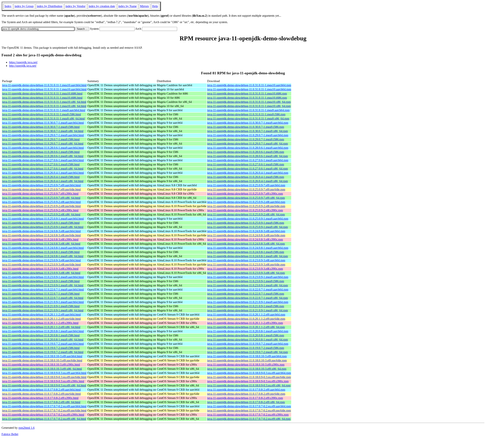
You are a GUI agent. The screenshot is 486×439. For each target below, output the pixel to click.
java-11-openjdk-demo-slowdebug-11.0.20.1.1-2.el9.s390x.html (40, 323)
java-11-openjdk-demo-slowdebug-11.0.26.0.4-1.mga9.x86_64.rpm (247, 181)
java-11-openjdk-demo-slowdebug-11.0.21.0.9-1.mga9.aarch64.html (43, 302)
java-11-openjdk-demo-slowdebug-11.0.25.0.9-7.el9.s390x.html (40, 193)
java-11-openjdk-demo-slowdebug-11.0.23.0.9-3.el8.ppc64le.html (41, 264)
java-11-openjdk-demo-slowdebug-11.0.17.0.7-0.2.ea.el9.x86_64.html (44, 418)
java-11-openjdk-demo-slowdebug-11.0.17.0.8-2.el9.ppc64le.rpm (246, 393)
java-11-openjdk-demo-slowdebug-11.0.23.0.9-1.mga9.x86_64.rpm (247, 285)
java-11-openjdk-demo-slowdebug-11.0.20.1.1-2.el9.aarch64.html (41, 314)
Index (8, 6)
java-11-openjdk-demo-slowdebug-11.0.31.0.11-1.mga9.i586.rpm (246, 114)
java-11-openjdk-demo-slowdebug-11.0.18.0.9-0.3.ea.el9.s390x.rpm (248, 381)
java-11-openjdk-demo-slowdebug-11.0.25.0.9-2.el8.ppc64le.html (41, 206)
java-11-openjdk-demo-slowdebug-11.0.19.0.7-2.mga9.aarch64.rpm (247, 343)
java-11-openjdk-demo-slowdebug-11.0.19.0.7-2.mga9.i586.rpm (245, 348)
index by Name (127, 6)
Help (155, 6)
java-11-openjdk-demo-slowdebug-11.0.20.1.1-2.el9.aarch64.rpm (246, 314)
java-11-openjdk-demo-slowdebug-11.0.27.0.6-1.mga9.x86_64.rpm (247, 168)
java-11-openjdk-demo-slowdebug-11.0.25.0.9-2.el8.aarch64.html (41, 202)
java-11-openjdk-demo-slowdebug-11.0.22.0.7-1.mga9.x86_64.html (42, 297)
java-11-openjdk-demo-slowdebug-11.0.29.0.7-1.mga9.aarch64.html (43, 135)
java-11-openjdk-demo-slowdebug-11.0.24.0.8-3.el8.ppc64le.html (41, 235)
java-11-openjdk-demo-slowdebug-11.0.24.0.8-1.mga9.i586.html (41, 252)
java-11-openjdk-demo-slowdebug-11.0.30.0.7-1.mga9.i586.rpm (245, 127)
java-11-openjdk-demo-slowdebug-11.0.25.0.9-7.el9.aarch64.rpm (246, 185)
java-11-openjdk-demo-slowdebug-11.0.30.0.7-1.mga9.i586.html (41, 127)
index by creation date (102, 6)
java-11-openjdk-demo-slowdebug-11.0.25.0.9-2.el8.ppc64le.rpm (246, 206)
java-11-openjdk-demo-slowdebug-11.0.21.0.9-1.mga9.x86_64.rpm (247, 310)
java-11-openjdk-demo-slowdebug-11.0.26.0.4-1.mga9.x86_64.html (42, 181)
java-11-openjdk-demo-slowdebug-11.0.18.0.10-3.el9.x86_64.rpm (246, 368)
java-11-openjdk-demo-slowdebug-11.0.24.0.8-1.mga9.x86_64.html (42, 256)
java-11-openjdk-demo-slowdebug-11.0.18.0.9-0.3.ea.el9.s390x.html (43, 381)
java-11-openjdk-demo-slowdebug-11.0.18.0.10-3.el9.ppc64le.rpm (247, 360)
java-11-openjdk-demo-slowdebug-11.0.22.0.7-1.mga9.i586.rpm (245, 293)
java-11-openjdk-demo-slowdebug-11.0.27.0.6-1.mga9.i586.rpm (245, 164)
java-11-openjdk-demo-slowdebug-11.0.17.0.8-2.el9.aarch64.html (41, 389)
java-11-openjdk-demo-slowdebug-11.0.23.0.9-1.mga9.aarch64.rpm (247, 277)
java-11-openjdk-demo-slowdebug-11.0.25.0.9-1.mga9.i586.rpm (245, 222)
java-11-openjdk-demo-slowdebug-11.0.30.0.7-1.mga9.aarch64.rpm (247, 122)
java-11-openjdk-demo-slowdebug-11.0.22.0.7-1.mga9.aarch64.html (43, 289)
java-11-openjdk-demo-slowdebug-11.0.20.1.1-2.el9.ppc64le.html (41, 318)
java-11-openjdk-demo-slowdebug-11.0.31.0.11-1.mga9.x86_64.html (43, 118)
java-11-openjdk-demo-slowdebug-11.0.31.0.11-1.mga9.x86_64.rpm (248, 118)
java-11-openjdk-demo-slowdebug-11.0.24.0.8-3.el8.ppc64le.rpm (246, 235)
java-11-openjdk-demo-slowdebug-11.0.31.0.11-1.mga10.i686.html (42, 93)
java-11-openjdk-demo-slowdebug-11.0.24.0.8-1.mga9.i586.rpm (245, 252)
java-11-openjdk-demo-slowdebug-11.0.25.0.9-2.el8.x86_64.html (41, 214)
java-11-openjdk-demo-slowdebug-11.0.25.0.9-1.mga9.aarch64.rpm (247, 218)
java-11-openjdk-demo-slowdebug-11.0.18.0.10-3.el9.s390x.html (41, 364)
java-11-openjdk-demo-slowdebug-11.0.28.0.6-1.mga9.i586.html (41, 152)
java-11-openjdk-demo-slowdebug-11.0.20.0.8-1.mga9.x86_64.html (42, 339)
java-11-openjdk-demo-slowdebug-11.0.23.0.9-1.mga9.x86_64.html (42, 285)
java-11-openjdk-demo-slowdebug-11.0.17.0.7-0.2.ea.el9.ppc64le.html (44, 410)
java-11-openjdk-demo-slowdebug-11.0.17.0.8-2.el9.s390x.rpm (245, 398)
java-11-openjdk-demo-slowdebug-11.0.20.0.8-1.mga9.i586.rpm (245, 335)
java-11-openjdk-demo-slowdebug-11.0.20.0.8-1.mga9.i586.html (41, 335)
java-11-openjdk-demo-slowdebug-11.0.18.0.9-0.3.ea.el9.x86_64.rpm (248, 385)
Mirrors (144, 6)
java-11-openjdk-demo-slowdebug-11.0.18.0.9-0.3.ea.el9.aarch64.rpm (249, 373)
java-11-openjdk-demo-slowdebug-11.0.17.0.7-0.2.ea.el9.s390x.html (43, 414)
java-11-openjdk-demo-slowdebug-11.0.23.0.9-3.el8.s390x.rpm (245, 268)
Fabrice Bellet (10, 434)
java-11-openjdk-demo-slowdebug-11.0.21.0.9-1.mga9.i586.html (41, 306)
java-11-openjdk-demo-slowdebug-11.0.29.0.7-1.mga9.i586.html (41, 139)
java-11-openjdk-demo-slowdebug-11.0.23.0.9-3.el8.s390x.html (40, 268)
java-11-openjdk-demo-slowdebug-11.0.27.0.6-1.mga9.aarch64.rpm (247, 160)
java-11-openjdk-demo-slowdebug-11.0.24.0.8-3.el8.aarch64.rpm (246, 231)
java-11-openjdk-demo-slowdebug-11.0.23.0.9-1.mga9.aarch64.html (43, 277)
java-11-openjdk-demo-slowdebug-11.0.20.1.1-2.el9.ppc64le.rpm (246, 318)
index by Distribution (49, 6)
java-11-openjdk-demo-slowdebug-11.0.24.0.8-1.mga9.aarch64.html (43, 247)
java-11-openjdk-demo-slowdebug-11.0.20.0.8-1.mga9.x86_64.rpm (247, 339)
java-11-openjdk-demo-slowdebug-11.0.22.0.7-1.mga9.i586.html (41, 293)
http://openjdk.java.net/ (22, 65)
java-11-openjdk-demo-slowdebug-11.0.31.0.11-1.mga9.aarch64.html (43, 110)
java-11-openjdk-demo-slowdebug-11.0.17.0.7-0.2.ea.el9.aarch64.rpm (249, 406)
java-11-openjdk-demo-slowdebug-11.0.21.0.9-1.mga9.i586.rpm (245, 306)
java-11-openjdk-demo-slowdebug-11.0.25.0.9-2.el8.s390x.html (40, 210)
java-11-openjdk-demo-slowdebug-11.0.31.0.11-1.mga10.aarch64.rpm (249, 85)
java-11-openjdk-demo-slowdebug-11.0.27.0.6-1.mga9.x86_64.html (42, 168)
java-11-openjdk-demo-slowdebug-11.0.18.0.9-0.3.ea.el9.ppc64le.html (44, 377)
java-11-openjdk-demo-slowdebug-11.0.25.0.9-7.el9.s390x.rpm (245, 193)
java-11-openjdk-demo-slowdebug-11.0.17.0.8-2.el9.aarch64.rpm (246, 389)
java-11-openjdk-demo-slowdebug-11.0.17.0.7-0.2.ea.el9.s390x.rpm (248, 414)
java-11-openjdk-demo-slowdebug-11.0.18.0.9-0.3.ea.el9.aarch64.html (44, 373)
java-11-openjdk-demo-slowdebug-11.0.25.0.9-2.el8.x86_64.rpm (246, 214)
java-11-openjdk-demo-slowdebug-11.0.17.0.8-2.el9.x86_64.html (41, 402)
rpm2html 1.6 (26, 427)
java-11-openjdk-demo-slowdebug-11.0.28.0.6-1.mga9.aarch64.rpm (247, 147)
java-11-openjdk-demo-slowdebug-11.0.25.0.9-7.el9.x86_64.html (41, 197)
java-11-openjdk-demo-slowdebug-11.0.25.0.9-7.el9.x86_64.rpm (246, 197)
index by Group (24, 6)
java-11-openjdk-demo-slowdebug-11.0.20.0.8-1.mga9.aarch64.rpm (247, 331)
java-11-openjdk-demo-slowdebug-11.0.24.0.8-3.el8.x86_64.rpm (246, 243)
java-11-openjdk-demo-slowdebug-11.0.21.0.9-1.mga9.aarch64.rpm (247, 302)
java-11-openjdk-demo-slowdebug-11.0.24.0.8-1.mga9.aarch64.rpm (247, 247)
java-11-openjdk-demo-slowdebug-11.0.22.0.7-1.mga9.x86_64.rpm (247, 297)
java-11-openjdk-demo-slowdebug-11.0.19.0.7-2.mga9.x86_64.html (42, 352)
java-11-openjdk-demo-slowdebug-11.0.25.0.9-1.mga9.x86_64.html (42, 227)
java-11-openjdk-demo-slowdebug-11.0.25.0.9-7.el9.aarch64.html (41, 185)
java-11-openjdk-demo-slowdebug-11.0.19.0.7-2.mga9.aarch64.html (43, 343)
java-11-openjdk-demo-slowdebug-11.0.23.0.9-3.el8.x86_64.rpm (246, 272)
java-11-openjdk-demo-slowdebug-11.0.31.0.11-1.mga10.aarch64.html (44, 85)
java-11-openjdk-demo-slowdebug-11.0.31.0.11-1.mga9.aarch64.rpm (248, 110)
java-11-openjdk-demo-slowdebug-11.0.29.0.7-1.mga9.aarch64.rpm (247, 135)
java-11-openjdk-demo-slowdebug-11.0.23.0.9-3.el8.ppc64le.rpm (246, 264)
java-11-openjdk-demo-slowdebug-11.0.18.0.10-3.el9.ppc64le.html (42, 360)
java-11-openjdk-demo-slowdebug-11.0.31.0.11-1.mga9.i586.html (41, 114)
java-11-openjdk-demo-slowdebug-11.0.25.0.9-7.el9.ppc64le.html (41, 189)
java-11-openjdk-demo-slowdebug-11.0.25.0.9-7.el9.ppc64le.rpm (246, 189)
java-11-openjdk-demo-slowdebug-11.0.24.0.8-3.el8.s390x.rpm (245, 239)
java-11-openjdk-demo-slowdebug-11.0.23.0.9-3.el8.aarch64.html (41, 260)
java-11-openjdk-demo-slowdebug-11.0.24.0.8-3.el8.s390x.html (40, 239)
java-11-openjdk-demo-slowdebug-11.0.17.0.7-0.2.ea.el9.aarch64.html (44, 406)
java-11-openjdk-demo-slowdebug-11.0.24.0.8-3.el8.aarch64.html (41, 231)
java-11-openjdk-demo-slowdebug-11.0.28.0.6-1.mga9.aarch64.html (43, 147)
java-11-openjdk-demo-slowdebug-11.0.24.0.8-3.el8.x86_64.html (41, 243)
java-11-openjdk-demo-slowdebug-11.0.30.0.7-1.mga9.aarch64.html (43, 122)
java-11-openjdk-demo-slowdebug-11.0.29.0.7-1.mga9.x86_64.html (42, 143)
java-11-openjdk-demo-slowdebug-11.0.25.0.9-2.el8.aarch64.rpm (246, 202)
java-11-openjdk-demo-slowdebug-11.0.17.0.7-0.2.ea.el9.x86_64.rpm (248, 418)
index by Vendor (75, 6)
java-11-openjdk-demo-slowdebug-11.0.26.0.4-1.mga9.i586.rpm (245, 177)
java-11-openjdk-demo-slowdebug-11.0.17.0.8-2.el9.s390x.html (40, 398)
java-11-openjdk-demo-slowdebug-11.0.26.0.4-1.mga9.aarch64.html (43, 172)
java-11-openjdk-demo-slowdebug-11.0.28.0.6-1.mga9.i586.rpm (245, 152)
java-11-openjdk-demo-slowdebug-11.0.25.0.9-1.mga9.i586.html (41, 222)
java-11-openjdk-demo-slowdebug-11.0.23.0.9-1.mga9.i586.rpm (245, 281)
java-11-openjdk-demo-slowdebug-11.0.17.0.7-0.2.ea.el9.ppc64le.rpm (249, 410)
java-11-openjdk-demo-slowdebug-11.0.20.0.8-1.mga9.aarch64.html (43, 331)
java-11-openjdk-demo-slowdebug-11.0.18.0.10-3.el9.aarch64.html (42, 356)
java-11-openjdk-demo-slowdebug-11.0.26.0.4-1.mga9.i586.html (41, 177)
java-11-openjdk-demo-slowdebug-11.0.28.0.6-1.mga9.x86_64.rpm (247, 156)
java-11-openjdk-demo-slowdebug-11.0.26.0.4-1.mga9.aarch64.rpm (247, 172)
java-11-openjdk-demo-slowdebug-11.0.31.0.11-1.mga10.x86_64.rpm (249, 101)
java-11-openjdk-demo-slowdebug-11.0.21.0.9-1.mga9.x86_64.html (42, 310)
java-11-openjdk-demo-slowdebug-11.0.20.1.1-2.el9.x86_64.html (41, 327)
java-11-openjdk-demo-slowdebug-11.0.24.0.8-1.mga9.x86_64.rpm (247, 256)
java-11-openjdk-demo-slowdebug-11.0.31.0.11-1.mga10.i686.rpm (247, 93)
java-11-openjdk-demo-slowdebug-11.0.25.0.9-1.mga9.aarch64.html (43, 218)
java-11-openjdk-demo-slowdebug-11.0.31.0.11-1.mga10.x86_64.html (44, 101)
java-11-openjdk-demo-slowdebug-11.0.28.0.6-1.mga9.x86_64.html (42, 156)
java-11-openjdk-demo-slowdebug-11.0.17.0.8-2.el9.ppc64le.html (41, 393)
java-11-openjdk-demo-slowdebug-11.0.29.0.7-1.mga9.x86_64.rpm (247, 143)
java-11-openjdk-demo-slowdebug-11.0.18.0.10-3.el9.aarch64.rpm (247, 356)
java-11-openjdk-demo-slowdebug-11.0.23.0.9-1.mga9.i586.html (41, 281)
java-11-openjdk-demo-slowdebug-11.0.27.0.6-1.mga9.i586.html (41, 164)
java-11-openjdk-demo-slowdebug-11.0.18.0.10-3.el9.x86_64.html (42, 368)
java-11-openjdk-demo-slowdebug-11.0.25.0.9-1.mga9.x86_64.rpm (247, 227)
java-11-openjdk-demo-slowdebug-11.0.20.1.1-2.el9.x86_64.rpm (246, 327)
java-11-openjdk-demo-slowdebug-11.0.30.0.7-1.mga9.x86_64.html (42, 131)
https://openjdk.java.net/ (23, 62)
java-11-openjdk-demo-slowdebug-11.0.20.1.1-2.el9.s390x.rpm (245, 323)
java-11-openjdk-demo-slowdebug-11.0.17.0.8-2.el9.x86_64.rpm (246, 402)
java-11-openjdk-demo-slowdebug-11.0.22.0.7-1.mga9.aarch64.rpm (247, 289)
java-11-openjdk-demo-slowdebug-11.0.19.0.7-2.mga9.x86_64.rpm (247, 352)
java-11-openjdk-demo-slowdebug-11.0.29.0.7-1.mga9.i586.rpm (245, 139)
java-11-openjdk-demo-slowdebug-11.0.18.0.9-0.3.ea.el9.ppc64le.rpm (249, 377)
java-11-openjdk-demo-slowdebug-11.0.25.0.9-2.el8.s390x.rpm (245, 210)
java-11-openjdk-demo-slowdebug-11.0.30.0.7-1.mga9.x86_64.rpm (247, 131)
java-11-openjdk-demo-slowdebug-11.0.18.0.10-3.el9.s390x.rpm (245, 364)
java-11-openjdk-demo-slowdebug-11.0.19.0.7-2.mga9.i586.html (41, 348)
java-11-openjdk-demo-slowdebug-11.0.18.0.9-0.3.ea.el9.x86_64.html (44, 385)
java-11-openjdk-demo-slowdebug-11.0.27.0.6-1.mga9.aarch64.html (43, 160)
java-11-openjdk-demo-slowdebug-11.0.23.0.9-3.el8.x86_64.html (41, 272)
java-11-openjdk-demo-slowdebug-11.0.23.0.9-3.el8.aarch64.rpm (246, 260)
